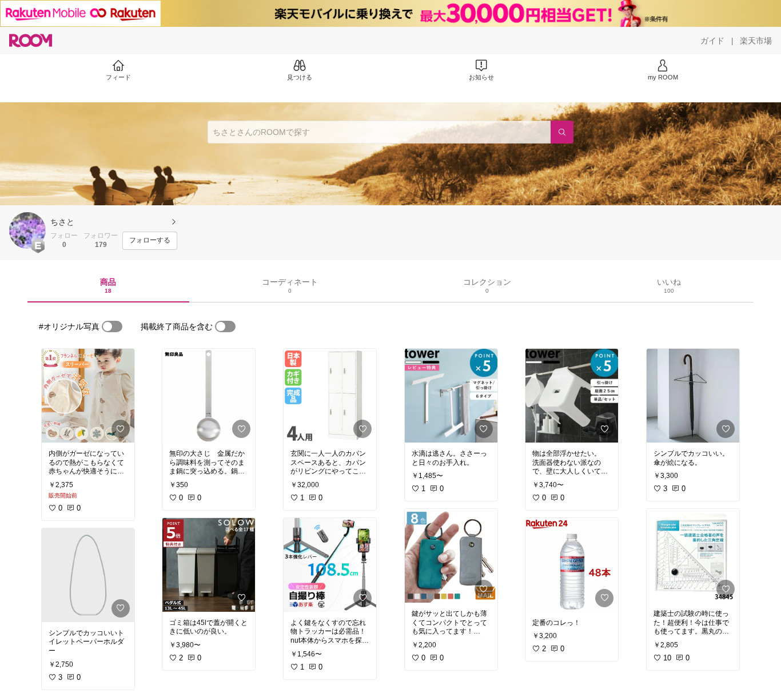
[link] (88, 396)
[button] (27, 230)
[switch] (112, 326)
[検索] (562, 132)
